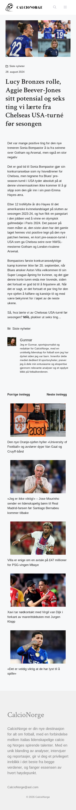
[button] (54, 7)
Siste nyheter (17, 66)
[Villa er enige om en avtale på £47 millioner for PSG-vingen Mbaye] (38, 552)
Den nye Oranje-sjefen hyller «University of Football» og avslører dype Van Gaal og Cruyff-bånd (37, 446)
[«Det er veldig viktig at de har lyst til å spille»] (38, 661)
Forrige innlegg (18, 394)
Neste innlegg (57, 394)
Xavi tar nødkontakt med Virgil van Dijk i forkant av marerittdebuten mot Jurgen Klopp (35, 616)
